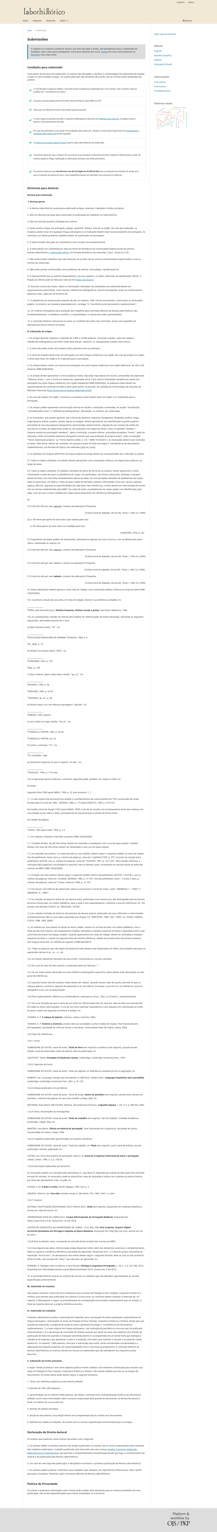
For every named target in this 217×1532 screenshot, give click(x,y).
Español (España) (162, 55)
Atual (25, 20)
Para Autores (160, 86)
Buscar (188, 20)
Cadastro (181, 2)
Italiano (158, 59)
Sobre (63, 20)
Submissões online (59, 252)
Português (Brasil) (163, 64)
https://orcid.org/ (84, 279)
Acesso (191, 2)
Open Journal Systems (165, 34)
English (158, 51)
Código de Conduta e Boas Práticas (50, 142)
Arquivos (37, 20)
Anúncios (50, 20)
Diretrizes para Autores (109, 118)
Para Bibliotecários (162, 91)
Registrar (35, 54)
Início (29, 30)
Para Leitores (160, 82)
